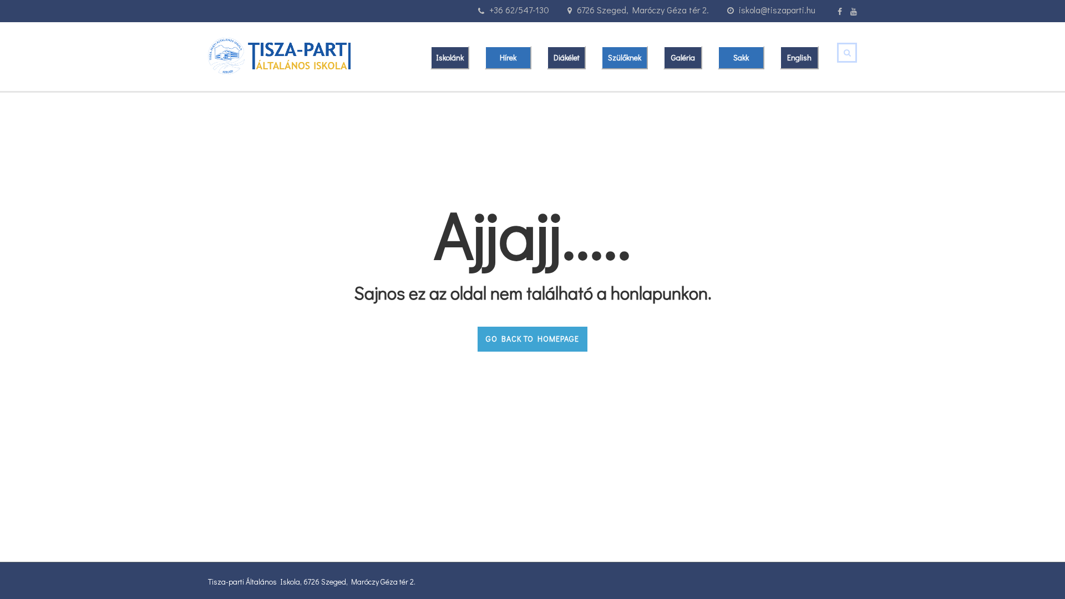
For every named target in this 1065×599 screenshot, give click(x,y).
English (799, 57)
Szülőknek (624, 57)
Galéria (683, 57)
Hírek (508, 57)
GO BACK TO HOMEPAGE (532, 338)
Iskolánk (450, 57)
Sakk (741, 57)
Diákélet (567, 57)
